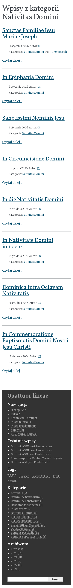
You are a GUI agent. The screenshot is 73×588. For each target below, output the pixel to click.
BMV (55, 51)
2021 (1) (15, 569)
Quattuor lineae (27, 395)
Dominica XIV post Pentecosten (31, 446)
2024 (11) (16, 557)
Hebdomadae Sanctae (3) (26, 505)
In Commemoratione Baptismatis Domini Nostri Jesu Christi (35, 341)
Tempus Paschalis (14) (25, 532)
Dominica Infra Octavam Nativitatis (32, 290)
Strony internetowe (23, 433)
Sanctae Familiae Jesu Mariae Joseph (28, 34)
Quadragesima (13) (23, 528)
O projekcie (18, 410)
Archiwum (17, 544)
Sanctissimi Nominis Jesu (33, 118)
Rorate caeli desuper (24, 418)
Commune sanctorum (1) (27, 501)
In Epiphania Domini (28, 77)
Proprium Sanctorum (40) (28, 524)
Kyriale (15, 414)
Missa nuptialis (21, 422)
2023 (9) (16, 561)
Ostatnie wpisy (21, 441)
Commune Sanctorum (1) (27, 497)
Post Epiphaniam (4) (24, 517)
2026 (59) (17, 549)
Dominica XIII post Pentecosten (31, 450)
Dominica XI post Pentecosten (30, 462)
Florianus (24, 476)
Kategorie (16, 488)
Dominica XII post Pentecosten (31, 454)
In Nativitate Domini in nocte (27, 243)
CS (39, 46)
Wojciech (11, 481)
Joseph (62, 51)
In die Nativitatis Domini (32, 200)
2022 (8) (16, 565)
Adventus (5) (19, 493)
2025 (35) (16, 553)
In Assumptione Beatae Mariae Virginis (36, 458)
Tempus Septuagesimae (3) (28, 536)
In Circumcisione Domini (33, 159)
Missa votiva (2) (21, 509)
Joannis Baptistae (41, 476)
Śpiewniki (17, 429)
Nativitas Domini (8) (24, 513)
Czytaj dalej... (12, 60)
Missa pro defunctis (23, 426)
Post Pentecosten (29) (25, 520)
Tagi (11, 469)
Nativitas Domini (33, 51)
